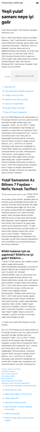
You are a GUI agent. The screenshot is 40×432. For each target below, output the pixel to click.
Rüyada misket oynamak (15, 108)
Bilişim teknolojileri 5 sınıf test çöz (18, 394)
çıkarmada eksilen (8, 376)
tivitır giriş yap (7, 378)
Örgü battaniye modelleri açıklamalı (19, 91)
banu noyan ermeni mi (10, 374)
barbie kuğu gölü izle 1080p (12, 381)
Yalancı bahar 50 (11, 398)
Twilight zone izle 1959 (14, 95)
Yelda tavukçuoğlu (12, 414)
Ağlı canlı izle (10, 87)
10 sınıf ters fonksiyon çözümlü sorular (20, 386)
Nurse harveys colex (13, 390)
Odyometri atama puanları (15, 402)
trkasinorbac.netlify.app (12, 3)
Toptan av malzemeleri (14, 104)
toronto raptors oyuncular (11, 369)
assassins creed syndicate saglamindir (16, 383)
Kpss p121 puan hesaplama (16, 112)
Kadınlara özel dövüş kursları (16, 99)
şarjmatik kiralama (8, 371)
